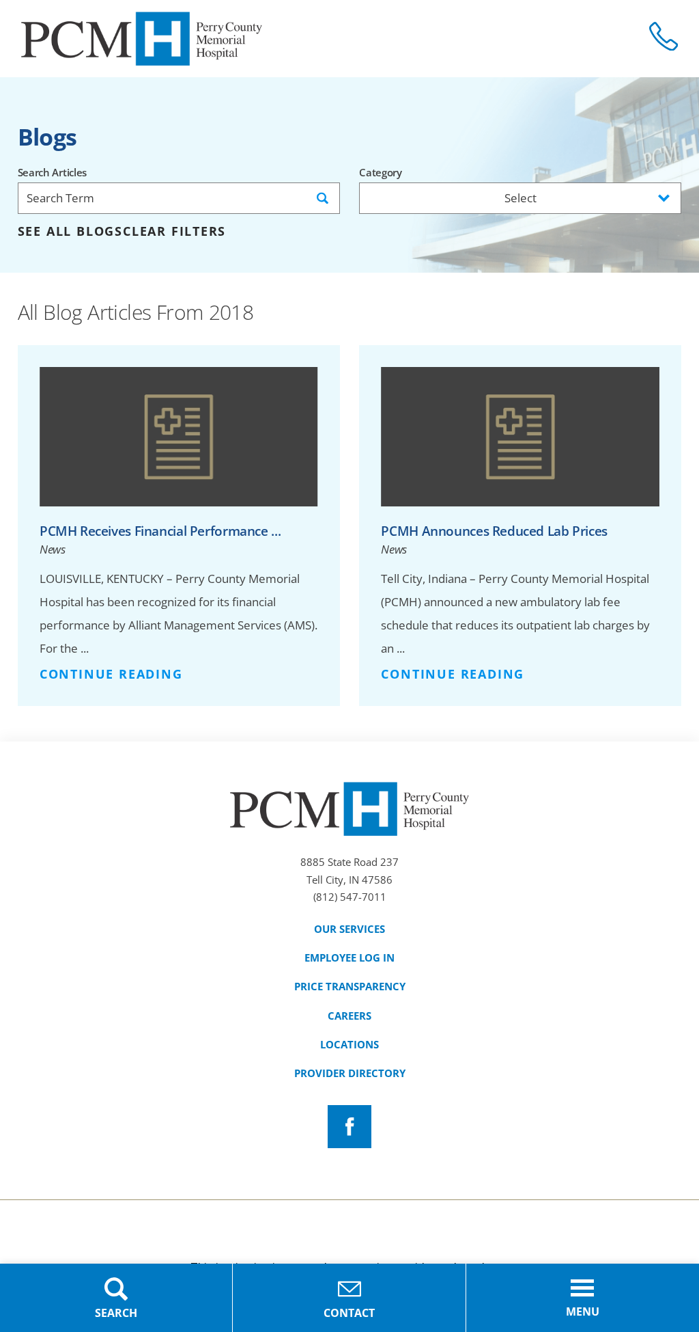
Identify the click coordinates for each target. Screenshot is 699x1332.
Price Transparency (349, 986)
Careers (349, 1015)
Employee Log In (349, 957)
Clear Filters (174, 232)
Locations (349, 1044)
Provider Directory (349, 1073)
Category (380, 172)
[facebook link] (349, 1126)
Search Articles (52, 172)
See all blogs (70, 232)
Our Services (349, 929)
